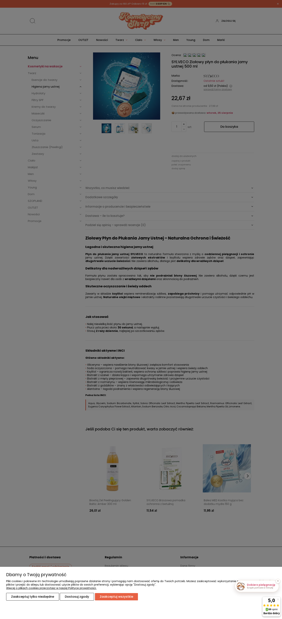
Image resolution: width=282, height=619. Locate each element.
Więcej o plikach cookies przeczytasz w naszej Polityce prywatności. (51, 588)
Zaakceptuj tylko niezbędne (32, 596)
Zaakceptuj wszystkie (116, 596)
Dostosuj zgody (77, 596)
